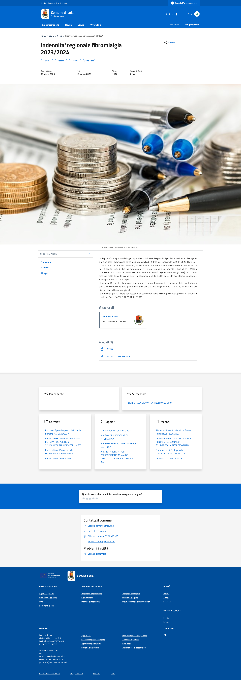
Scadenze (167, 601)
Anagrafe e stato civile (90, 601)
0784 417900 (53, 650)
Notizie (166, 593)
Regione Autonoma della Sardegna (54, 3)
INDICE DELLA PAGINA (48, 254)
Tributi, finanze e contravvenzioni (136, 601)
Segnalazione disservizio (91, 643)
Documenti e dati (46, 605)
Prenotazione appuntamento (93, 639)
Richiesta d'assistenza (90, 647)
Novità (51, 35)
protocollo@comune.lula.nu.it (57, 656)
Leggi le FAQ (86, 635)
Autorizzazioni (87, 597)
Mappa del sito (76, 673)
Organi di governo (46, 593)
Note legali (126, 643)
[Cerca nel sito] (197, 14)
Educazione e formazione (91, 593)
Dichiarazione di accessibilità (134, 647)
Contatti (96, 673)
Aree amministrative (48, 597)
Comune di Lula (110, 316)
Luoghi (166, 617)
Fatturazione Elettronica (49, 673)
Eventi (166, 621)
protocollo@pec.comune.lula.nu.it (53, 662)
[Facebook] (175, 14)
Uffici (41, 601)
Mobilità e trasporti (130, 597)
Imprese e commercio (131, 593)
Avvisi (59, 35)
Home (43, 35)
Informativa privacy (130, 639)
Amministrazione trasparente (134, 635)
